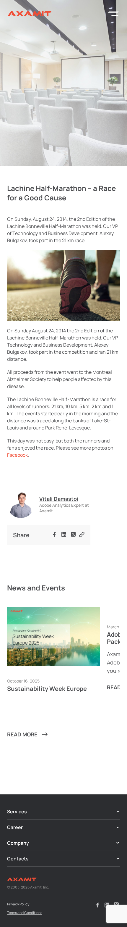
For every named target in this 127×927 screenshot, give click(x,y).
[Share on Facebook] (54, 535)
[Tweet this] (73, 535)
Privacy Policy (18, 904)
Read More (22, 734)
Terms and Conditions (24, 912)
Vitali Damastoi (58, 498)
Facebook (17, 455)
